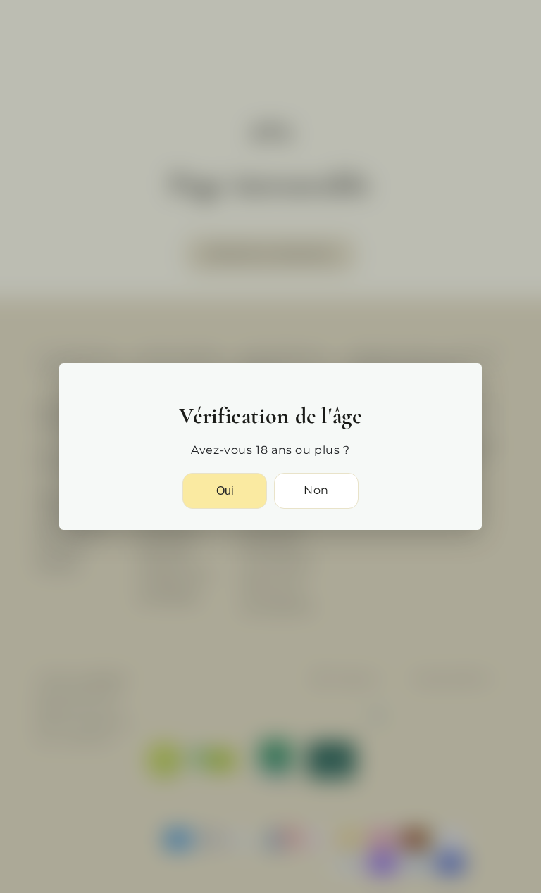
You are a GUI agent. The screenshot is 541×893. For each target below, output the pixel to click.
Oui (225, 491)
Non (316, 490)
